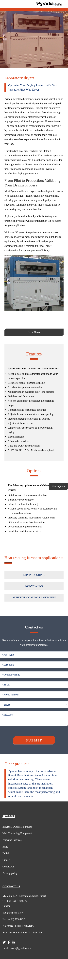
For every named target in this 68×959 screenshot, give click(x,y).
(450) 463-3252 (13, 919)
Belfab (5, 853)
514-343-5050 (22, 932)
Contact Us (8, 866)
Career (5, 859)
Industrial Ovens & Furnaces (17, 826)
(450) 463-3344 (12, 912)
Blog (5, 846)
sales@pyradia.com (16, 948)
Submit (34, 740)
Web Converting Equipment (17, 833)
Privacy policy (9, 873)
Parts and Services (11, 840)
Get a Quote (58, 486)
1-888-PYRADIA (18, 925)
